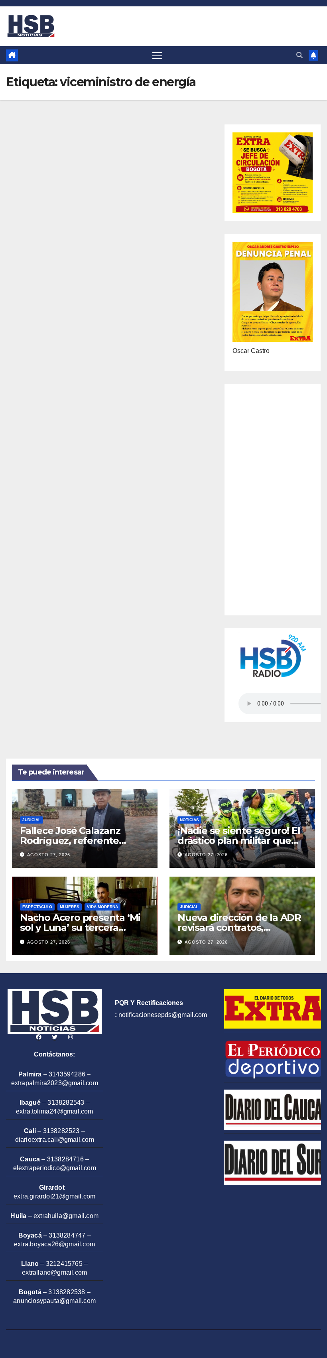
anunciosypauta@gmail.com (54, 1300)
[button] (299, 55)
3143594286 (67, 1074)
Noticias (189, 820)
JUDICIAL (31, 820)
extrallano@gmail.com (54, 1272)
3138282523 (61, 1130)
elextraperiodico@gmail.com (54, 1168)
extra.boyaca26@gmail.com (54, 1244)
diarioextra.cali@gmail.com (54, 1139)
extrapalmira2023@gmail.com (54, 1083)
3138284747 (67, 1235)
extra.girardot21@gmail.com (54, 1196)
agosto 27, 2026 (48, 854)
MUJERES (69, 907)
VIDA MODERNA (102, 907)
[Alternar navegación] (157, 55)
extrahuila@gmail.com (65, 1215)
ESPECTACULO (37, 907)
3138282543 (65, 1102)
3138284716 (65, 1159)
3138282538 (66, 1292)
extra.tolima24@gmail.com (54, 1111)
